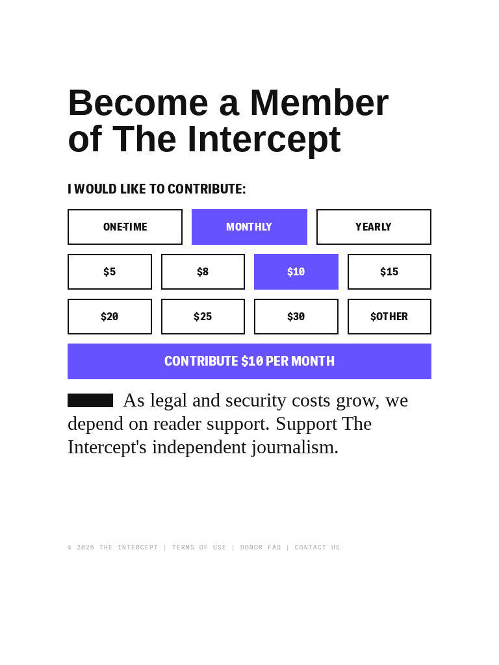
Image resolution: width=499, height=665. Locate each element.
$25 (203, 317)
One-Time (125, 227)
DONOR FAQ (260, 547)
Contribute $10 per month (249, 361)
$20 (110, 317)
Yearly (373, 227)
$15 (389, 272)
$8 (203, 272)
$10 (296, 272)
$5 (109, 272)
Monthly (249, 227)
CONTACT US (317, 547)
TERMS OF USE (199, 547)
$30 (296, 317)
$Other (389, 317)
